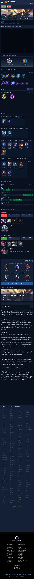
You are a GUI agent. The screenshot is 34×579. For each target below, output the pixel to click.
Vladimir (28, 458)
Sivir (19, 488)
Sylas (19, 501)
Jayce (11, 426)
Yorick (27, 478)
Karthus (12, 441)
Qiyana (19, 440)
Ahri (3, 411)
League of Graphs (11, 546)
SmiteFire (9, 553)
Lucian (11, 475)
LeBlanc (12, 462)
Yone (27, 476)
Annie (3, 426)
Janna (11, 419)
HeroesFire (9, 560)
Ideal (10, 249)
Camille (4, 455)
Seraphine (20, 473)
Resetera (9, 556)
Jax (11, 424)
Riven (19, 461)
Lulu (11, 477)
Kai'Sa (11, 434)
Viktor (27, 456)
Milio (11, 492)
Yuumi (27, 482)
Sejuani (20, 469)
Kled (11, 458)
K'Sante (12, 432)
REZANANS (22, 22)
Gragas (4, 496)
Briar (3, 451)
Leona (11, 467)
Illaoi (11, 413)
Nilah (19, 419)
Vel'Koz (27, 448)
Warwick (28, 463)
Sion (19, 486)
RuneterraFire (10, 551)
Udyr (27, 437)
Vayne (27, 443)
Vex (27, 450)
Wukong (28, 465)
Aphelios (4, 428)
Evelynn (4, 476)
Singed (19, 484)
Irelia (11, 415)
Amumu (4, 422)
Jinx (11, 430)
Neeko (19, 415)
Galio (3, 487)
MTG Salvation (21, 544)
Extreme (11, 226)
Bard (3, 440)
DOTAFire (9, 554)
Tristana (28, 425)
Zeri (27, 491)
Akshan (4, 415)
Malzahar (12, 484)
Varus (27, 441)
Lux (11, 479)
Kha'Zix (12, 454)
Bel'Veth (4, 442)
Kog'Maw (12, 460)
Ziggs (27, 493)
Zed (27, 488)
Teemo (27, 421)
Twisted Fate (28, 432)
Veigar (27, 446)
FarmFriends (10, 557)
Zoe (27, 497)
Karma (11, 439)
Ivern (11, 417)
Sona (19, 495)
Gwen (3, 500)
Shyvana (20, 482)
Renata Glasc (19, 453)
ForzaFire (9, 558)
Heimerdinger (13, 409)
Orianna (20, 429)
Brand (3, 446)
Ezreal (3, 479)
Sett (19, 476)
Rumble (20, 463)
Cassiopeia (5, 457)
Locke (11, 473)
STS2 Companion (22, 558)
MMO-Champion (22, 550)
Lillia (11, 469)
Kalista (11, 437)
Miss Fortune (12, 495)
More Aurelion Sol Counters (17, 283)
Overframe (20, 557)
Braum (4, 449)
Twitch (27, 435)
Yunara (27, 480)
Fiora (3, 483)
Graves (4, 498)
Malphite (12, 482)
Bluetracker (20, 553)
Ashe (3, 430)
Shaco (19, 478)
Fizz (3, 485)
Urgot (27, 439)
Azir (3, 438)
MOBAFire (9, 544)
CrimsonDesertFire (22, 560)
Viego (27, 454)
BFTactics (9, 561)
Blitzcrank (4, 444)
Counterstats (10, 548)
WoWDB (20, 547)
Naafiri (12, 502)
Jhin (11, 428)
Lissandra (12, 471)
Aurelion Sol (4, 433)
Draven (4, 470)
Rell (19, 451)
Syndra (27, 409)
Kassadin (12, 443)
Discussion (8, 26)
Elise (3, 474)
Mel (11, 490)
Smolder (20, 493)
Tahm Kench (27, 411)
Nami (19, 409)
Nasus (19, 411)
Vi (26, 452)
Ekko (3, 472)
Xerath (27, 469)
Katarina (12, 445)
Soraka (19, 497)
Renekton (20, 456)
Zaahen (28, 484)
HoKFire (20, 561)
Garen (3, 491)
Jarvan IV (12, 422)
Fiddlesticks (5, 481)
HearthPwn (20, 554)
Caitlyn (4, 453)
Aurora (4, 436)
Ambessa (4, 419)
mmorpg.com (21, 551)
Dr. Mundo (4, 468)
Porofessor (9, 547)
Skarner (20, 491)
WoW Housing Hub (22, 548)
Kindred (12, 456)
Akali (3, 413)
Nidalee (20, 417)
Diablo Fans (21, 556)
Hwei (11, 411)
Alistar (3, 417)
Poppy (19, 436)
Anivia (3, 424)
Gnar (3, 493)
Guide (2, 26)
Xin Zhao (28, 471)
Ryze (19, 465)
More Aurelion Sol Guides (18, 26)
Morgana (12, 500)
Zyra (27, 499)
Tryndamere (29, 429)
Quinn (19, 442)
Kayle (11, 447)
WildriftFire (9, 550)
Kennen (12, 452)
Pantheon (20, 434)
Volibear (28, 461)
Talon (27, 416)
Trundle (28, 427)
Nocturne (20, 422)
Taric (27, 419)
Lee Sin (12, 464)
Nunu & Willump (20, 424)
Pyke (19, 438)
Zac (27, 486)
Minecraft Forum (22, 546)
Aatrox (4, 409)
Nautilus (20, 413)
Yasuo (27, 473)
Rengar (20, 458)
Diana (3, 466)
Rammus (20, 446)
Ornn (19, 431)
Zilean (27, 495)
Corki (3, 461)
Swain (19, 499)
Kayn (11, 449)
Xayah (27, 467)
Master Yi (12, 488)
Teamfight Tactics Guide (17, 506)
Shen (19, 480)
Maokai (12, 486)
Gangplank (4, 489)
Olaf (19, 427)
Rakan (19, 444)
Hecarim (4, 502)
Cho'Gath (4, 459)
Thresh (27, 423)
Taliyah (27, 414)
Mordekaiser (13, 498)
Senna (19, 471)
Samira (20, 467)
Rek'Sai (20, 449)
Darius (4, 464)
